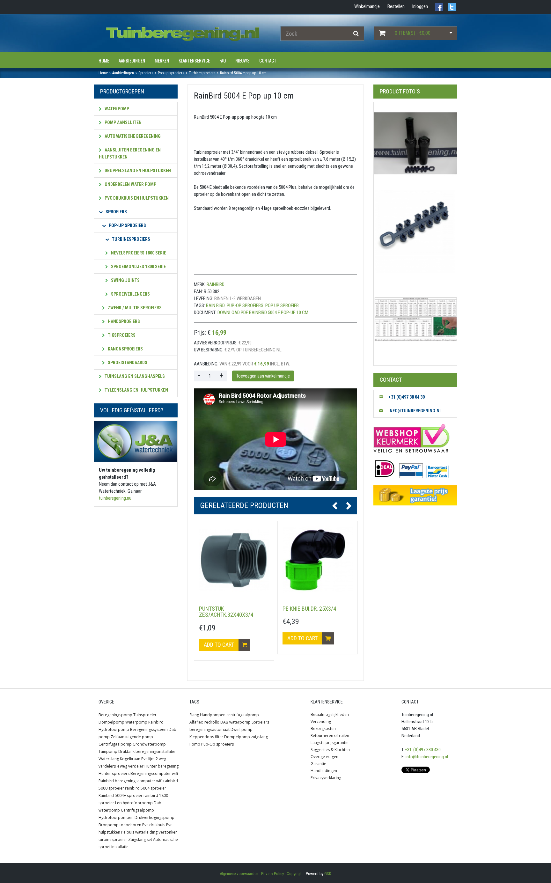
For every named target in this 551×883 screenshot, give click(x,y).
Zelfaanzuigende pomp (132, 737)
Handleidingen (324, 770)
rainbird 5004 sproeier (145, 788)
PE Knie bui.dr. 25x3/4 (309, 608)
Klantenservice (194, 60)
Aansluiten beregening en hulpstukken (130, 153)
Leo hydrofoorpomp (134, 803)
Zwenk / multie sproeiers (134, 307)
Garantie (318, 763)
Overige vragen (324, 756)
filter (219, 737)
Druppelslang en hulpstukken (137, 170)
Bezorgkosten (323, 728)
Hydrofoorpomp (114, 729)
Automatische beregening (132, 136)
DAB (224, 722)
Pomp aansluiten (123, 122)
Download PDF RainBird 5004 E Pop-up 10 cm (262, 312)
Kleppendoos (201, 737)
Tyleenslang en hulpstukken (136, 390)
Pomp (194, 744)
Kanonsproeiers (125, 348)
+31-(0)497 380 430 (423, 750)
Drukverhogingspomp (154, 817)
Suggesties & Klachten (330, 749)
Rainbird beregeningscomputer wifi (130, 781)
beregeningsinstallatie (155, 751)
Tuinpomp (108, 751)
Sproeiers (116, 211)
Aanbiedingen (132, 60)
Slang (194, 714)
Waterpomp (116, 108)
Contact (267, 60)
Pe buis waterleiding (139, 832)
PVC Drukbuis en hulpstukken (136, 198)
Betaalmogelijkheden (330, 714)
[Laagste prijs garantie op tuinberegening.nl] (415, 495)
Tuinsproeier (145, 714)
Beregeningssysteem (149, 729)
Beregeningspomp (115, 714)
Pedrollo (211, 722)
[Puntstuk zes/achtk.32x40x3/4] (234, 561)
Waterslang (109, 759)
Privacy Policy (272, 873)
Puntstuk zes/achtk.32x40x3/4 (226, 611)
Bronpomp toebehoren (120, 825)
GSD (327, 873)
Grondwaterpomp (149, 744)
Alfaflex (196, 722)
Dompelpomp (111, 722)
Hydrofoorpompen (116, 817)
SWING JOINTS (125, 280)
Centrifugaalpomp (115, 744)
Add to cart (219, 644)
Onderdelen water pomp (130, 184)
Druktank (126, 751)
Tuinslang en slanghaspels (134, 376)
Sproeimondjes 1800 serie (138, 266)
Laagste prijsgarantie (330, 742)
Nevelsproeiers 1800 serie (138, 252)
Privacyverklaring (326, 777)
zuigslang (259, 737)
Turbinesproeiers (130, 239)
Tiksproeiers (121, 335)
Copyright (295, 873)
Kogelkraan (130, 759)
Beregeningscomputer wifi (154, 773)
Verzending (321, 721)
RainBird (215, 284)
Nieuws (242, 60)
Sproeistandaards (127, 362)
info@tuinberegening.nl (427, 757)
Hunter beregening (161, 766)
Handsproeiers (123, 321)
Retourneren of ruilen (330, 735)
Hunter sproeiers (114, 773)
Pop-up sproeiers (127, 225)
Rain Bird (215, 305)
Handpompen (212, 714)
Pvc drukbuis (153, 825)
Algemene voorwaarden (239, 873)
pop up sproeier (282, 305)
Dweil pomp (242, 729)
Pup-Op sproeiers (245, 305)
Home (104, 60)
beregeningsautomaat (209, 729)
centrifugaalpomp (242, 714)
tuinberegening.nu (115, 498)
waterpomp (240, 722)
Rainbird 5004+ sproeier (121, 795)
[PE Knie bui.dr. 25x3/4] (318, 561)
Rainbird (156, 722)
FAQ (222, 60)
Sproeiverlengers (130, 294)
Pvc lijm (148, 759)
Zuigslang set (140, 839)
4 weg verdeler (130, 766)
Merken (162, 60)
